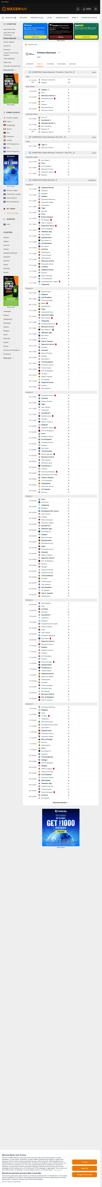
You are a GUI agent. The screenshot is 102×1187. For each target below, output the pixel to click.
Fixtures (50, 64)
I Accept (85, 1162)
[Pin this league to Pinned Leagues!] (59, 53)
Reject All (84, 1168)
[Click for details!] (60, 81)
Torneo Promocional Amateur (10, 54)
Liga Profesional (9, 29)
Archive (72, 64)
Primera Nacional (9, 38)
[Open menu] (95, 8)
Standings (61, 64)
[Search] (78, 8)
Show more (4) (8, 70)
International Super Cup (11, 66)
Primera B (7, 46)
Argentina (32, 44)
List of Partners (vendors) (11, 1182)
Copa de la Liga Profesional (9, 34)
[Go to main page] (19, 9)
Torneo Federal (8, 42)
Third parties (57, 1170)
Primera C (6, 50)
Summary (29, 64)
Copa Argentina (9, 59)
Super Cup (7, 62)
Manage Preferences (84, 1175)
